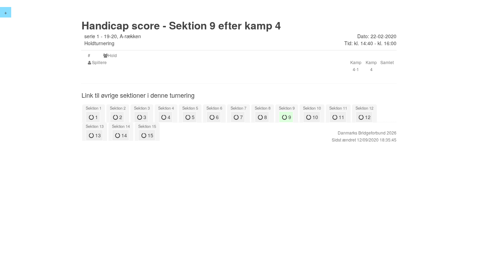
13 (97, 135)
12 (367, 116)
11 (340, 116)
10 (314, 116)
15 (149, 135)
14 (123, 135)
